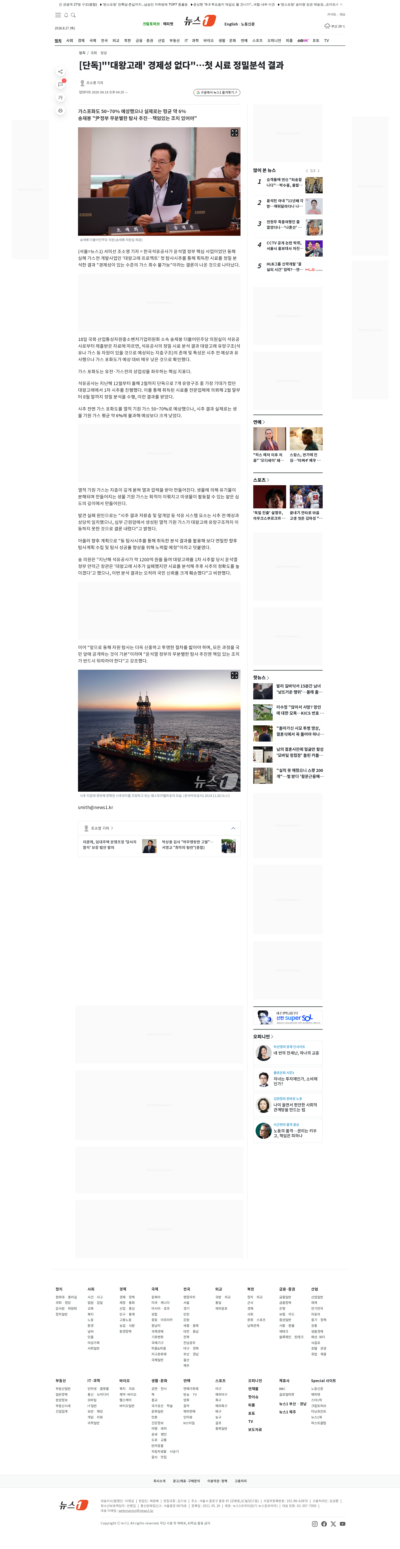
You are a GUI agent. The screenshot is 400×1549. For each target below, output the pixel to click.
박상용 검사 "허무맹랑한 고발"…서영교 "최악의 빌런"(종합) (187, 845)
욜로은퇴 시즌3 (284, 1073)
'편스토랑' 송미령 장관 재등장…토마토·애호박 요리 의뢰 (291, 4)
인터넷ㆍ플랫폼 (98, 1389)
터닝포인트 (318, 1411)
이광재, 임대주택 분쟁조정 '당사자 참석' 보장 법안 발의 (110, 845)
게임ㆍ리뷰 (95, 1417)
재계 (314, 1303)
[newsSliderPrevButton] (307, 171)
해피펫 (168, 24)
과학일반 (94, 1423)
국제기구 (157, 1343)
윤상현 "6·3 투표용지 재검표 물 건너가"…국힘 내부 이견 (204, 4)
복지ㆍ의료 (127, 1389)
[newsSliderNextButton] (318, 171)
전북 (186, 1337)
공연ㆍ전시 (159, 1389)
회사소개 (159, 1481)
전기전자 (317, 1309)
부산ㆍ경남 (191, 1354)
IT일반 (92, 1406)
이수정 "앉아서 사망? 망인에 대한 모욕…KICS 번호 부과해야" (300, 713)
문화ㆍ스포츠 (256, 1320)
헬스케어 (125, 1400)
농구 (218, 1417)
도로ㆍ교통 (159, 1440)
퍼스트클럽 (318, 1423)
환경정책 (125, 1331)
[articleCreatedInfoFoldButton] (126, 92)
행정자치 (189, 1297)
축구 (218, 1400)
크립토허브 (151, 24)
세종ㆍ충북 (191, 1326)
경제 (122, 1289)
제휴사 (284, 1380)
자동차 (315, 1314)
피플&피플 (158, 1348)
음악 (186, 1406)
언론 (154, 1417)
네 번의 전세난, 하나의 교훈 (296, 1053)
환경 (91, 1326)
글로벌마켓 (286, 1395)
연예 (257, 422)
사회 (91, 1289)
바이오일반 (126, 1406)
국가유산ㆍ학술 (162, 1406)
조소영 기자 (94, 83)
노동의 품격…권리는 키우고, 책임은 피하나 (295, 1133)
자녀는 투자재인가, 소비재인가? (295, 1081)
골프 (218, 1423)
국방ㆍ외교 (223, 1297)
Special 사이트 (323, 1380)
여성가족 (94, 1343)
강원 (186, 1320)
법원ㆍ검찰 (95, 1303)
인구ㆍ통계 (127, 1314)
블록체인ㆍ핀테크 (291, 1337)
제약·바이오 (127, 1395)
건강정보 (157, 1423)
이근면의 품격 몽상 (286, 1124)
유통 (314, 1326)
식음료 (315, 1343)
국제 (154, 1289)
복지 (91, 1314)
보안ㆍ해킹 (95, 1411)
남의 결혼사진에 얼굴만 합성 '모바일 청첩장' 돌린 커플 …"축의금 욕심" (300, 755)
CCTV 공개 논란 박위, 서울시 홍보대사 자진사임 (285, 249)
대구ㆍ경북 (191, 1348)
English (231, 24)
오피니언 (261, 1036)
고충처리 (241, 1481)
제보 (342, 15)
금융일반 (285, 1297)
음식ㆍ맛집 (159, 1457)
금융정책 (285, 1303)
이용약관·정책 (217, 1481)
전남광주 (189, 1343)
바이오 (124, 1380)
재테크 (283, 1331)
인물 (91, 1337)
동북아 (155, 1297)
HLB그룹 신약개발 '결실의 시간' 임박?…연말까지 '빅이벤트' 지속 (285, 270)
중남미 (155, 1326)
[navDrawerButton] (58, 15)
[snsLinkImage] (315, 1523)
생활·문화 (159, 1380)
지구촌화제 (158, 1354)
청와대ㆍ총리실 (66, 1297)
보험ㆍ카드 (286, 1314)
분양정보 (62, 1400)
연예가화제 (190, 1389)
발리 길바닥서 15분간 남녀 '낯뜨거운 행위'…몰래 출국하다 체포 (299, 692)
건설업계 (62, 1411)
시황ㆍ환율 (286, 1326)
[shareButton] (60, 71)
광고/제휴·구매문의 (186, 1481)
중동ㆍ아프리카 (162, 1320)
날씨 (91, 1331)
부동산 (61, 1380)
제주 (186, 1366)
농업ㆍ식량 (127, 1326)
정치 (82, 53)
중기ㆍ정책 (318, 1320)
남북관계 (253, 1326)
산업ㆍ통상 (127, 1309)
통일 (218, 1303)
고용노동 (125, 1320)
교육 (91, 1309)
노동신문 (248, 24)
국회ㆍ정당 (63, 1303)
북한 (250, 1289)
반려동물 (157, 1446)
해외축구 (221, 1406)
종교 (154, 1400)
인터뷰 (187, 1417)
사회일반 (94, 1348)
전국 (186, 1289)
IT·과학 (94, 1380)
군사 (250, 1303)
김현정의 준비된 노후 (288, 1098)
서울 (186, 1303)
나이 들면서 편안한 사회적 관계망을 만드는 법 (295, 1107)
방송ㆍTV (190, 1395)
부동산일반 (63, 1389)
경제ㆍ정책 (127, 1297)
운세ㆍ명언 (159, 1434)
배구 (218, 1411)
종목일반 (221, 1429)
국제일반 (157, 1360)
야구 (218, 1389)
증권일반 (285, 1320)
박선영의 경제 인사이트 (289, 1047)
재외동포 (221, 1309)
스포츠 (259, 480)
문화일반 (157, 1411)
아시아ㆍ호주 (160, 1309)
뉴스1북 (316, 1417)
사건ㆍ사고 (95, 1297)
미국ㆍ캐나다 (160, 1303)
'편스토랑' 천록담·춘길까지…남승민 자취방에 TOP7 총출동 (115, 4)
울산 (186, 1360)
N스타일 (189, 1423)
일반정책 (62, 1395)
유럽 (154, 1314)
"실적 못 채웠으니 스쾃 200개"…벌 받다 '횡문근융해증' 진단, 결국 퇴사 (299, 776)
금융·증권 (287, 1289)
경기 (186, 1309)
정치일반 (62, 1314)
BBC (282, 1389)
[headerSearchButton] (73, 14)
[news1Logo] (74, 1505)
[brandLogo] (200, 20)
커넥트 (331, 15)
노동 (91, 1320)
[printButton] (60, 110)
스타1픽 (316, 1400)
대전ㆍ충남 (191, 1331)
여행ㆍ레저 (159, 1429)
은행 (282, 1309)
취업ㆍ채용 (318, 1354)
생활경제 (317, 1331)
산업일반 (317, 1297)
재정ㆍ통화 (127, 1303)
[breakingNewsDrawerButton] (66, 14)
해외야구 (221, 1395)
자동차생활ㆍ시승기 (165, 1452)
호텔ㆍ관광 (318, 1348)
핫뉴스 (259, 677)
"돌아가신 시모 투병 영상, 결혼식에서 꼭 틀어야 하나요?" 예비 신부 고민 (298, 734)
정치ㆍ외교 (254, 1297)
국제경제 (157, 1331)
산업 (314, 1289)
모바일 (92, 1400)
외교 (218, 1289)
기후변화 (157, 1337)
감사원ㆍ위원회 (66, 1309)
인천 (186, 1314)
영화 (186, 1400)
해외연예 (189, 1411)
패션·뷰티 (318, 1337)
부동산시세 (63, 1406)
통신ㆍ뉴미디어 (98, 1395)
